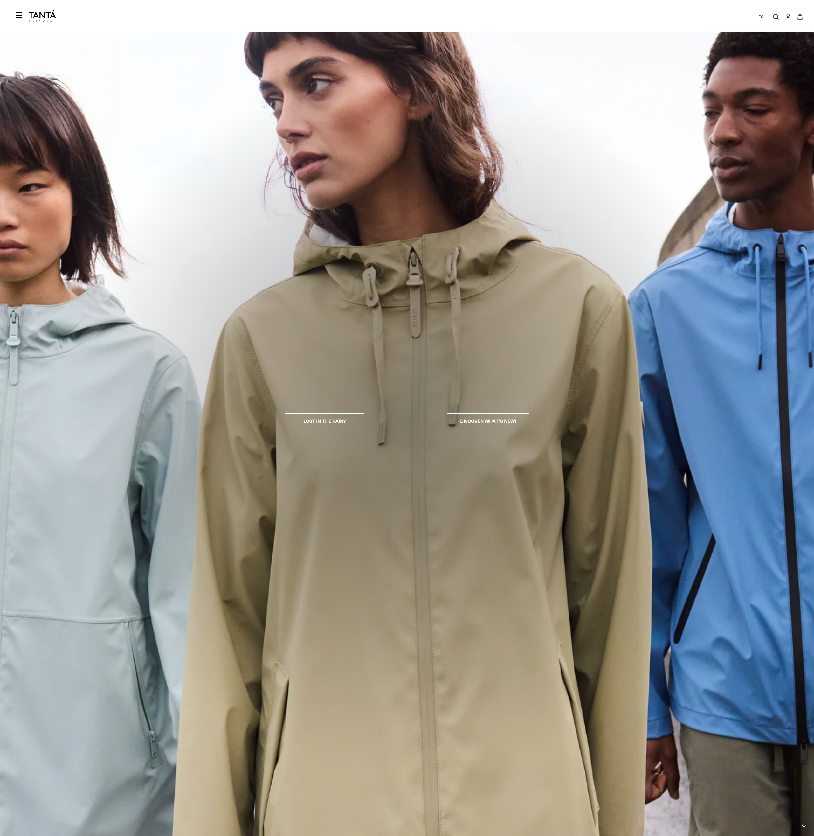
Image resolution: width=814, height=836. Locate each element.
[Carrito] (800, 17)
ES (760, 17)
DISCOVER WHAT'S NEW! (488, 421)
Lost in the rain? (324, 421)
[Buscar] (775, 17)
